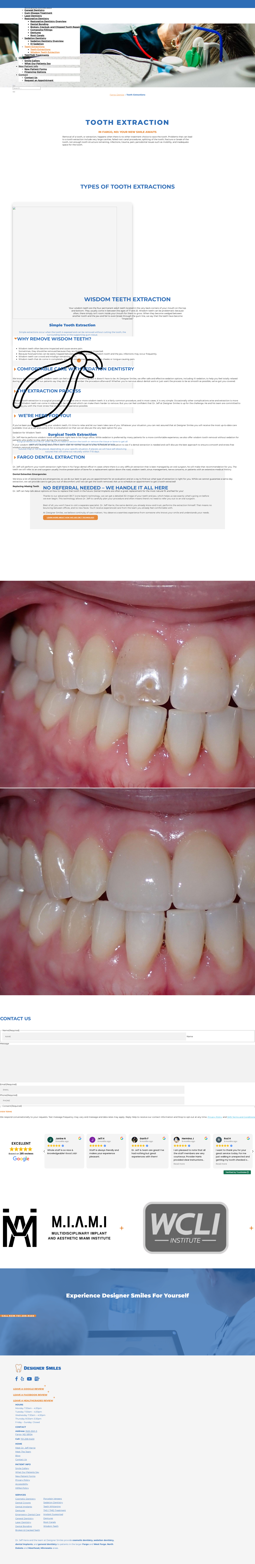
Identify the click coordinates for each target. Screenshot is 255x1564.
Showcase (24, 57)
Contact (23, 74)
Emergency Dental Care (38, 7)
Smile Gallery (32, 60)
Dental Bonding (39, 24)
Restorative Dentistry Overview (48, 21)
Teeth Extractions (34, 46)
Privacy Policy (215, 1117)
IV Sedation (37, 43)
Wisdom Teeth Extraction (45, 52)
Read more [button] (137, 1164)
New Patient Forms (35, 69)
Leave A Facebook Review (30, 1394)
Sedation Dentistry (35, 38)
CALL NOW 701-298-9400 (18, 1316)
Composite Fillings (41, 29)
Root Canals (37, 35)
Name (190, 1036)
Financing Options (35, 72)
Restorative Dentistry (36, 18)
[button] (252, 1151)
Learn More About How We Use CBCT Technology (70, 517)
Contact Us (30, 77)
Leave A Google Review (28, 1389)
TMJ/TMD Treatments (36, 55)
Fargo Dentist (117, 94)
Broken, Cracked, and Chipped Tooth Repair (55, 27)
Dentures (35, 32)
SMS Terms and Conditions (241, 1117)
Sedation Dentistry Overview (47, 41)
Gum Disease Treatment (38, 13)
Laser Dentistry (33, 15)
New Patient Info (28, 66)
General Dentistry (34, 10)
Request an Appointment (38, 80)
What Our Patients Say (37, 63)
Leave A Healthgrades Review (33, 1400)
